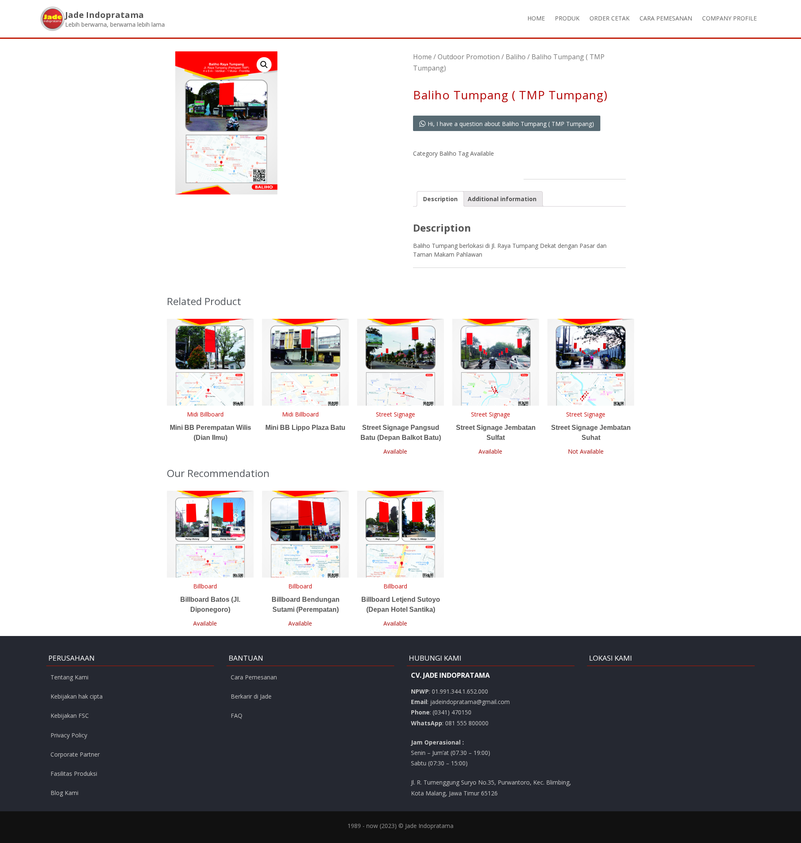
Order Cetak (609, 18)
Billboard (205, 586)
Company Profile (729, 18)
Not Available (586, 451)
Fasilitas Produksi (73, 773)
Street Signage (395, 414)
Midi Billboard (205, 414)
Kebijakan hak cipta (76, 696)
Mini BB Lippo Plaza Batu (305, 427)
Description (440, 199)
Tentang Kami (69, 677)
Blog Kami (64, 793)
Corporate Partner (75, 754)
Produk (567, 18)
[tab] (440, 199)
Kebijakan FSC (69, 715)
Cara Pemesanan (666, 18)
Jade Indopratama (104, 14)
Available (482, 153)
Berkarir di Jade (251, 696)
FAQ (236, 715)
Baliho (516, 56)
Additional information (502, 199)
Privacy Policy (68, 735)
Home (536, 18)
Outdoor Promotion (469, 56)
